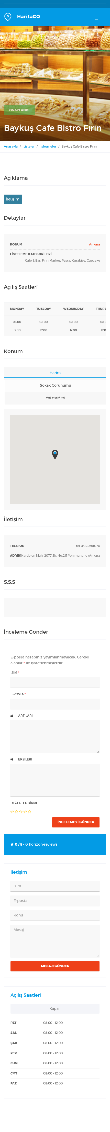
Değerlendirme (24, 803)
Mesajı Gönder (55, 966)
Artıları (25, 716)
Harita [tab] (55, 373)
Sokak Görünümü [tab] (55, 385)
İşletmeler (48, 146)
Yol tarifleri (55, 398)
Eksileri (24, 759)
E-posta (18, 694)
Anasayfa (11, 146)
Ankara (94, 244)
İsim (14, 673)
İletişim (12, 199)
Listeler (29, 146)
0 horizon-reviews (41, 844)
